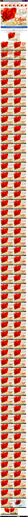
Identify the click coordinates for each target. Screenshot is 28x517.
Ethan (15, 3)
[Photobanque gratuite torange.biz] (1, 1)
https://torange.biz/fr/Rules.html (18, 31)
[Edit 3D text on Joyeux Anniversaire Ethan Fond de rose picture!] (26, 8)
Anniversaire (12, 3)
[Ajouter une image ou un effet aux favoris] (1, 8)
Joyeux (8, 3)
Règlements (12, 516)
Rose (19, 3)
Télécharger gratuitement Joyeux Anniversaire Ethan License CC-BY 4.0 (14, 27)
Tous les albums (15, 516)
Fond (17, 3)
